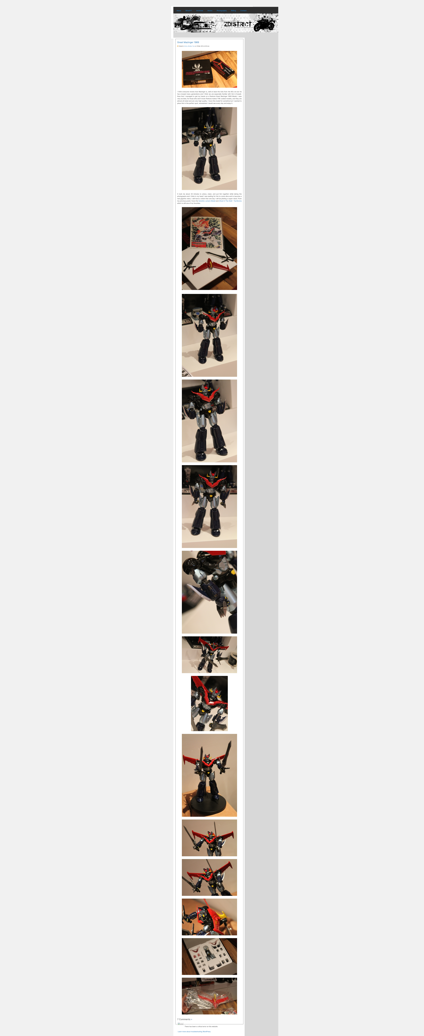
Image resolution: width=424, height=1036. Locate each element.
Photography (222, 10)
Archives (199, 10)
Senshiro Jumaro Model (207, 201)
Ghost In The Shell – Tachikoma (230, 201)
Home (179, 10)
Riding (233, 10)
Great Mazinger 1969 (188, 42)
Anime (209, 10)
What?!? (189, 10)
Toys (193, 46)
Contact (243, 10)
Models (190, 46)
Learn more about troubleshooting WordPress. (194, 1031)
